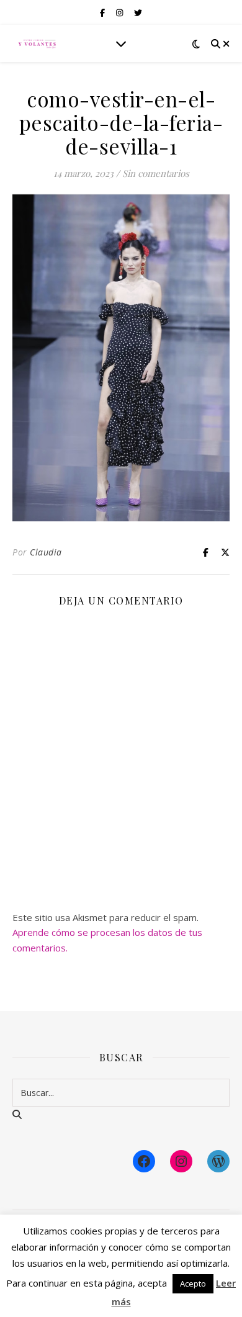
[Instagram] (181, 1161)
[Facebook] (144, 1161)
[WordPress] (218, 1161)
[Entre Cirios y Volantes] (37, 43)
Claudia (46, 552)
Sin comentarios (155, 173)
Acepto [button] (193, 1283)
